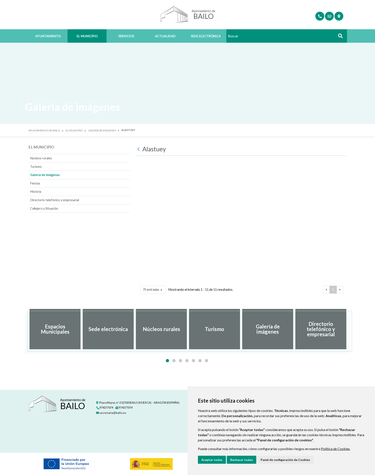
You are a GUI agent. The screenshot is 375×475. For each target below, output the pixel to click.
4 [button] (187, 360)
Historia (35, 191)
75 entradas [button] (151, 289)
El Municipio (87, 36)
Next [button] (350, 329)
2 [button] (174, 360)
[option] (55, 329)
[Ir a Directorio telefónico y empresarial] (319, 16)
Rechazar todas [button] (241, 460)
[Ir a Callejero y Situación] (338, 16)
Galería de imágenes (102, 130)
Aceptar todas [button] (211, 460)
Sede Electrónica (206, 36)
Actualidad (165, 36)
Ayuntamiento (48, 36)
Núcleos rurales (41, 158)
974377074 (106, 407)
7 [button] (206, 360)
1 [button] (167, 360)
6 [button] (200, 360)
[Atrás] (139, 149)
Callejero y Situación (44, 208)
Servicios (126, 36)
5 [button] (193, 360)
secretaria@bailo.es (112, 413)
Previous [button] (25, 329)
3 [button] (180, 360)
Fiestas (35, 183)
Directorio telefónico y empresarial (54, 200)
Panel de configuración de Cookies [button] (285, 460)
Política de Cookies (335, 449)
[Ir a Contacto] (329, 16)
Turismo (36, 166)
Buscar (339, 37)
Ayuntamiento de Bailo (44, 130)
